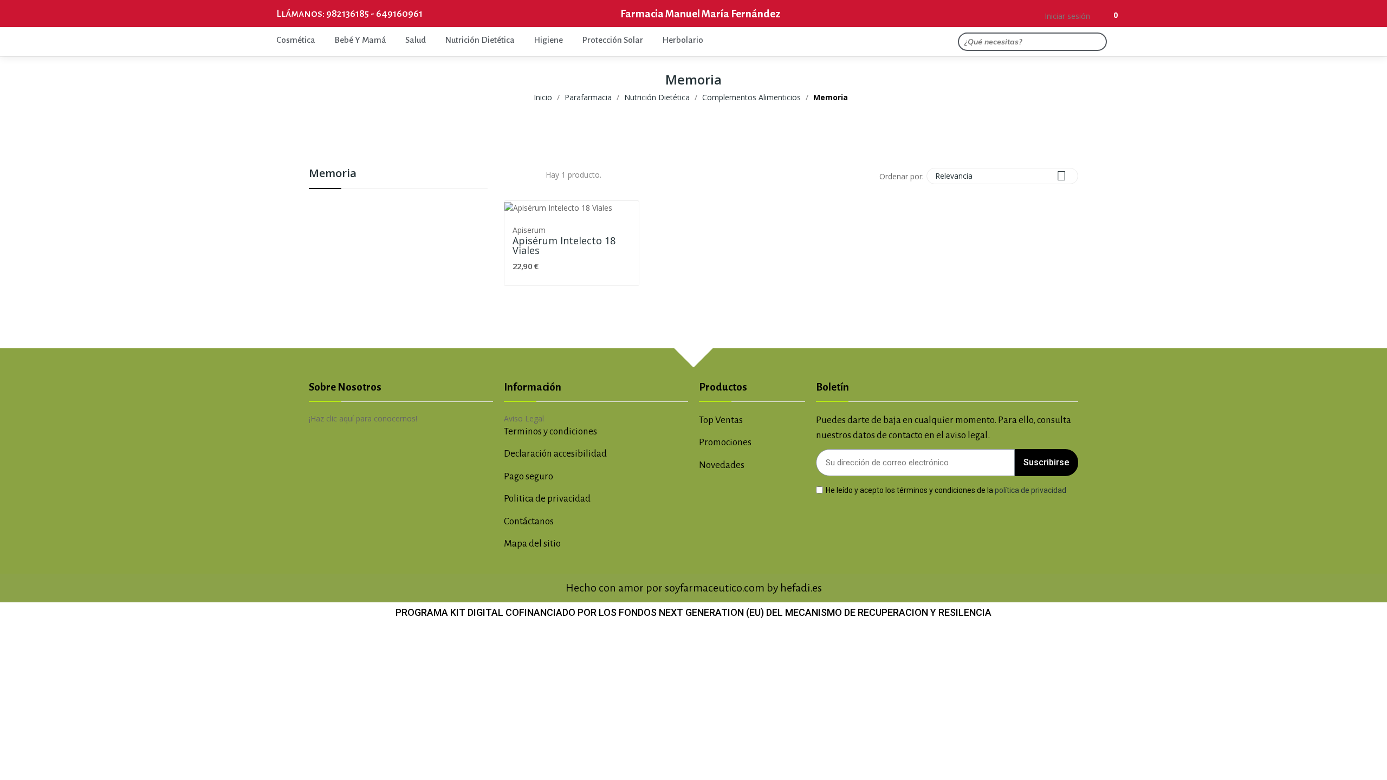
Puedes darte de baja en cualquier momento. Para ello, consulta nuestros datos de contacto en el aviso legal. (943, 428)
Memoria (333, 174)
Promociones (725, 442)
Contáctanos (529, 521)
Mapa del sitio (532, 543)
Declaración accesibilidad (555, 453)
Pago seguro (528, 476)
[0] (1103, 13)
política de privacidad (1030, 489)
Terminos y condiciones (550, 431)
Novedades (721, 465)
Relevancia (1000, 175)
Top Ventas (721, 420)
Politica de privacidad (547, 498)
